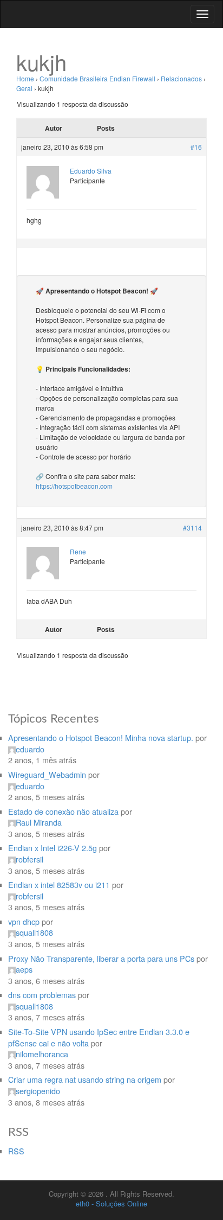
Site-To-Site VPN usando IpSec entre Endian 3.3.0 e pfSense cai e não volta (98, 1037)
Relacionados (181, 78)
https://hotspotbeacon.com (74, 485)
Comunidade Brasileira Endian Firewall (97, 78)
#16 (196, 146)
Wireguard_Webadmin (47, 774)
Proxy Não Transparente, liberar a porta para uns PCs (101, 958)
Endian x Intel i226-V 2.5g (52, 847)
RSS (16, 1151)
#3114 (192, 527)
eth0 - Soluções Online (111, 1203)
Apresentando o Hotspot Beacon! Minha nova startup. (100, 737)
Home (25, 78)
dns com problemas (42, 994)
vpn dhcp (24, 921)
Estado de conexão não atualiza (63, 811)
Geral (24, 88)
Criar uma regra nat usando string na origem (84, 1079)
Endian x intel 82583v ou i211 (59, 884)
